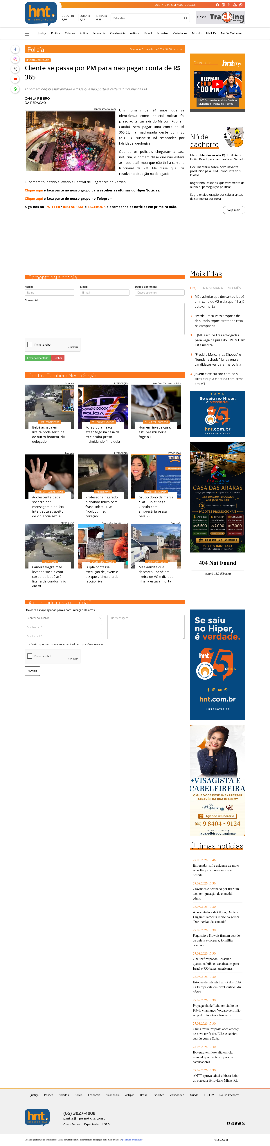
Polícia (84, 33)
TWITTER (52, 207)
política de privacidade (132, 1139)
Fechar (58, 358)
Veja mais (233, 210)
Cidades (70, 33)
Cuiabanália (117, 33)
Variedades (180, 33)
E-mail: (84, 286)
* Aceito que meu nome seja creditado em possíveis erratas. (66, 644)
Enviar (32, 671)
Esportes (162, 33)
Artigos (135, 33)
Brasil (148, 33)
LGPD (106, 1124)
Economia (99, 33)
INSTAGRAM (73, 207)
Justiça (42, 33)
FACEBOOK (97, 207)
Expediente (91, 1124)
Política (55, 33)
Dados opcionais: (146, 286)
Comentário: (32, 300)
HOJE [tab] (194, 288)
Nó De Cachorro (231, 33)
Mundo (196, 33)
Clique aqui (34, 190)
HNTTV (211, 33)
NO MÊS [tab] (234, 288)
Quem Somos (71, 1124)
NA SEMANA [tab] (213, 288)
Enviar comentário (37, 358)
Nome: (29, 286)
